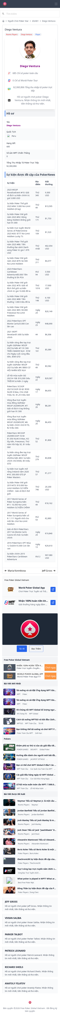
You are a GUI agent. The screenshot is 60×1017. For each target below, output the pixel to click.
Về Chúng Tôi (22, 714)
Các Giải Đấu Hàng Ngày (39, 779)
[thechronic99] (9, 861)
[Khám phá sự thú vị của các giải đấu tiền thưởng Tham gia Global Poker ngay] (9, 747)
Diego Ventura (48, 21)
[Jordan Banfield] (9, 812)
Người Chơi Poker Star (18, 21)
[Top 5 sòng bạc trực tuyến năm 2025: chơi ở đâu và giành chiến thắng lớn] (9, 870)
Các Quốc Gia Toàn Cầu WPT (41, 769)
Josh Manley (36, 824)
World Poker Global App (30, 674)
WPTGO (20, 723)
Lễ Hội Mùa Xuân (36, 788)
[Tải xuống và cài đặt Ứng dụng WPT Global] (9, 692)
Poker (25, 694)
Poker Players (23, 853)
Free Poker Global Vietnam (32, 1008)
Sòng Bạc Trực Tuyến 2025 (28, 873)
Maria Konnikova (17, 570)
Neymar (35, 805)
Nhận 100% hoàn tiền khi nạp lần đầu (30, 665)
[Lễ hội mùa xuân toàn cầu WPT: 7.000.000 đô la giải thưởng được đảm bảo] (9, 786)
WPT (18, 694)
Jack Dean (35, 834)
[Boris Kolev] (9, 851)
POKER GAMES (22, 749)
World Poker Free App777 (29, 676)
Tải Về (41, 723)
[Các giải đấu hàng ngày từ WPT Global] (9, 776)
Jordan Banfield (38, 814)
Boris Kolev (34, 853)
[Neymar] (9, 802)
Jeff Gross (47, 570)
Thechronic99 (35, 863)
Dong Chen (34, 892)
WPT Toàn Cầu (30, 723)
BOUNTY (34, 749)
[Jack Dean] (9, 831)
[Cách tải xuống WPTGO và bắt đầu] (9, 721)
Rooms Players (23, 805)
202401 (35, 21)
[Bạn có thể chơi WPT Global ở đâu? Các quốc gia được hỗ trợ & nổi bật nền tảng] (9, 766)
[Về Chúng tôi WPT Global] (9, 711)
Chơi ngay (50, 667)
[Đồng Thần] (9, 890)
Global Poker (45, 749)
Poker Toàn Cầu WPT (25, 733)
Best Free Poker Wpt (26, 883)
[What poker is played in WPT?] (9, 880)
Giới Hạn (38, 733)
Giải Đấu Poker (51, 788)
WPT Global (33, 714)
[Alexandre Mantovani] (9, 841)
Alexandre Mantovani (40, 844)
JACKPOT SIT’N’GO (38, 759)
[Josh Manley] (9, 822)
